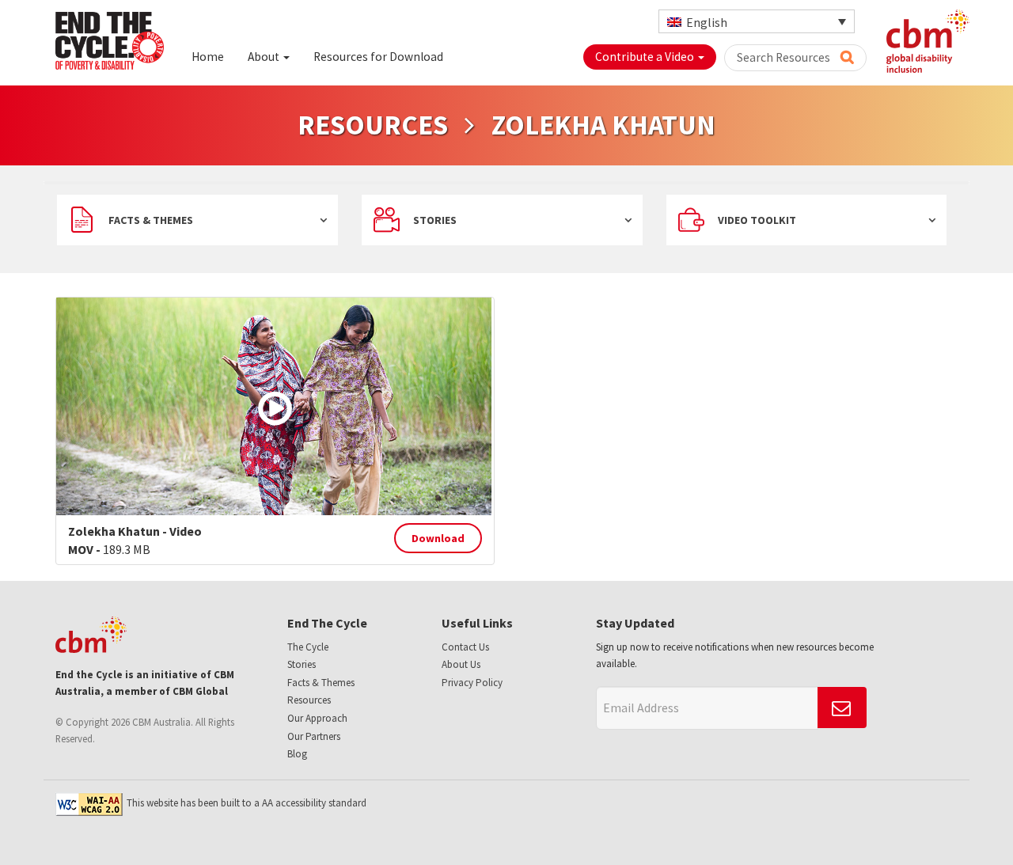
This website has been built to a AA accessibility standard (246, 803)
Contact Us (465, 647)
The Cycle (307, 647)
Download (438, 538)
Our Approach (317, 718)
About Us (461, 664)
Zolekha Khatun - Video (135, 531)
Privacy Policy (472, 682)
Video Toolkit (757, 220)
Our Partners (313, 736)
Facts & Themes (150, 220)
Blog (297, 754)
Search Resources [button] (785, 57)
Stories (435, 220)
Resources (309, 700)
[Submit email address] (842, 707)
